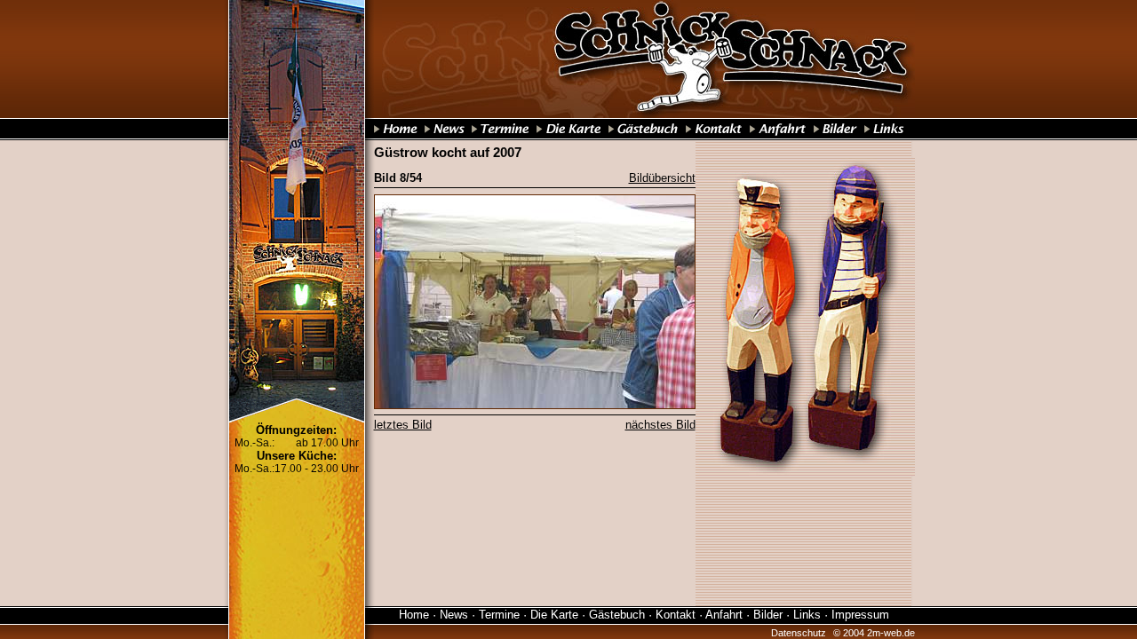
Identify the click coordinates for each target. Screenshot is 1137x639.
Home (414, 614)
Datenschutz (798, 632)
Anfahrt (724, 614)
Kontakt (676, 614)
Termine (499, 614)
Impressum (860, 614)
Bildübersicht (662, 178)
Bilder (768, 614)
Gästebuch (617, 614)
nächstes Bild (660, 424)
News (454, 614)
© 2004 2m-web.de (874, 632)
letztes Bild (403, 424)
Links (807, 614)
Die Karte (554, 614)
